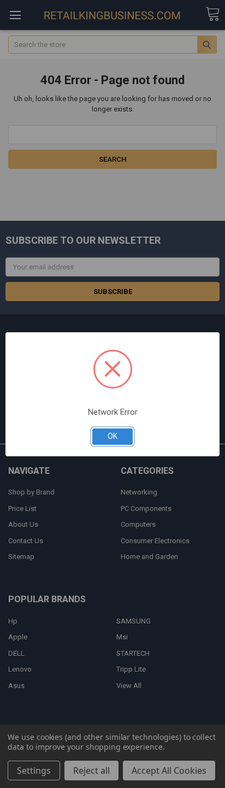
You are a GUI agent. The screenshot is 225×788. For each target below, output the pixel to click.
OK (112, 436)
